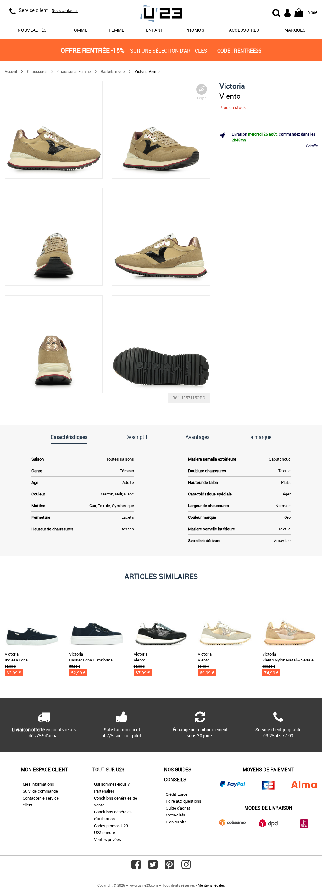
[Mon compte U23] (287, 12)
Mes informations (38, 784)
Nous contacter (65, 10)
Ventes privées (107, 839)
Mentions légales (211, 885)
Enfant (154, 30)
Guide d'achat (178, 808)
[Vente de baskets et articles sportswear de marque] (161, 14)
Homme (78, 30)
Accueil (11, 71)
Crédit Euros (177, 794)
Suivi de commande (40, 791)
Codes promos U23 (111, 825)
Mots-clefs (175, 815)
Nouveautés (32, 30)
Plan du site (176, 822)
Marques (295, 30)
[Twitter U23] (153, 867)
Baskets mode (113, 71)
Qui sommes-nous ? (112, 784)
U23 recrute (104, 832)
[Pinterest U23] (169, 867)
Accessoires (244, 30)
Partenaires (104, 791)
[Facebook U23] (136, 867)
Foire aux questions (183, 801)
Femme (117, 30)
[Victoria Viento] (54, 130)
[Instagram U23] (186, 867)
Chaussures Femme (74, 71)
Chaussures (37, 71)
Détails (311, 145)
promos (194, 30)
